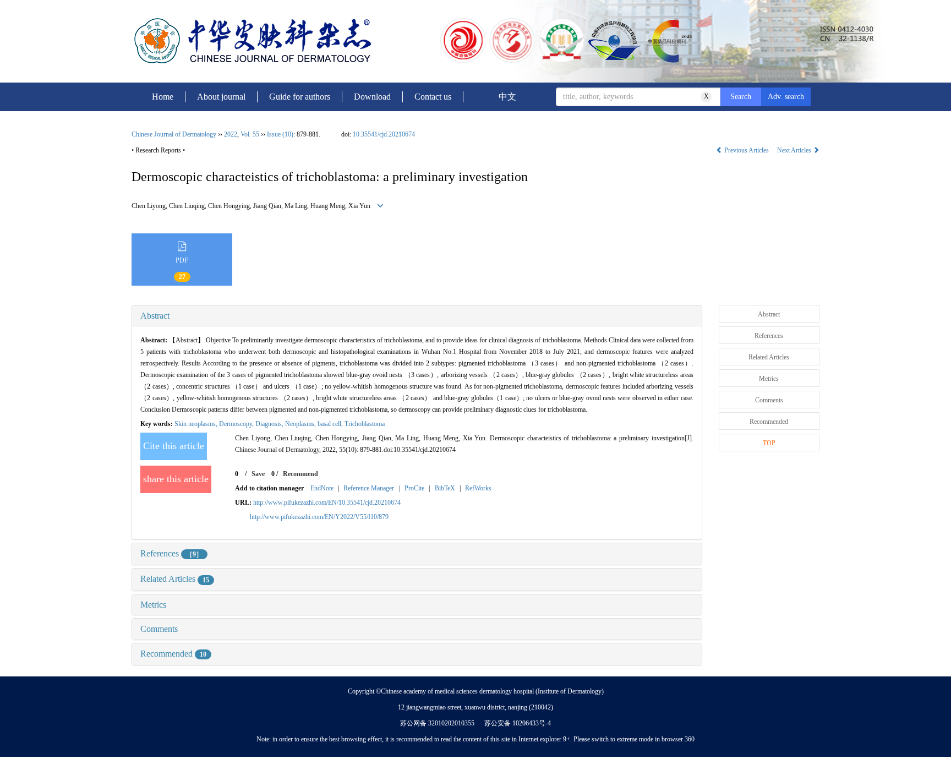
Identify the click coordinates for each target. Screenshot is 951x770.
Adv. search (786, 96)
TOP (769, 443)
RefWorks (478, 488)
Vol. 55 (250, 134)
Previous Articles (746, 150)
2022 (230, 134)
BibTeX (445, 488)
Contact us (432, 96)
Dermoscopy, (237, 424)
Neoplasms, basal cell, (315, 424)
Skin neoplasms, (196, 424)
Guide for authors (299, 96)
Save (258, 474)
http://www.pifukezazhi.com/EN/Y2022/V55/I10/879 (319, 517)
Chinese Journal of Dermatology (174, 134)
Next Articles (795, 150)
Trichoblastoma (365, 424)
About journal (221, 96)
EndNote (322, 488)
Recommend (300, 474)
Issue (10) (280, 134)
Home (162, 96)
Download (372, 96)
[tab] (417, 315)
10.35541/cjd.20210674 (384, 134)
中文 (507, 96)
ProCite (414, 488)
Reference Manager (368, 488)
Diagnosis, (270, 424)
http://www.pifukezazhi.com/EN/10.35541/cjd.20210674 (327, 502)
